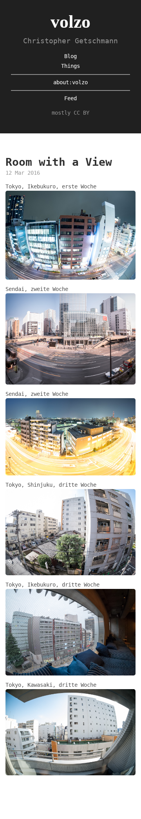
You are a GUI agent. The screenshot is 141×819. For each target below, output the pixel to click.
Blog (70, 56)
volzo (70, 22)
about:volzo (70, 82)
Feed (70, 98)
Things (70, 66)
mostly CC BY (70, 113)
